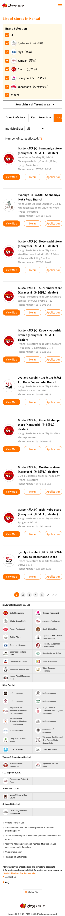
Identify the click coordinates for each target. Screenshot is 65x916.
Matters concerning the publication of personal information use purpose (33, 837)
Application (53, 177)
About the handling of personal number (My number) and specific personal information (30, 845)
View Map (11, 177)
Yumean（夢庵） (28, 60)
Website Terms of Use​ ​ (15, 823)
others (15, 95)
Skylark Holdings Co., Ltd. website (19, 873)
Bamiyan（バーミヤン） (32, 78)
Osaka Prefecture (15, 117)
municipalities (14, 128)
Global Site (33, 892)
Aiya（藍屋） (26, 52)
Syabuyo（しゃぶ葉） (31, 43)
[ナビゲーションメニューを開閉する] (60, 6)
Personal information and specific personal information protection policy (29, 829)
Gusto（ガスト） (28, 69)
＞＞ (54, 594)
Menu (32, 177)
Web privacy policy (13, 852)
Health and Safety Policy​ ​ (16, 857)
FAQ (7, 882)
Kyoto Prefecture (41, 117)
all (12, 35)
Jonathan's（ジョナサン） (34, 87)
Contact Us (10, 877)
